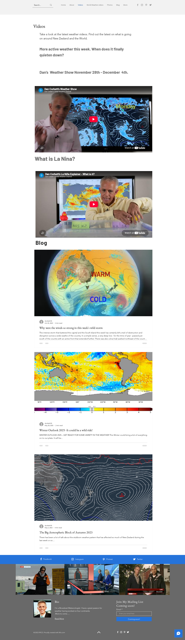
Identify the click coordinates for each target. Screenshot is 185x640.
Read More (59, 618)
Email (118, 609)
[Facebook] (137, 5)
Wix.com (62, 632)
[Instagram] (142, 5)
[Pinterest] (146, 5)
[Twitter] (150, 5)
